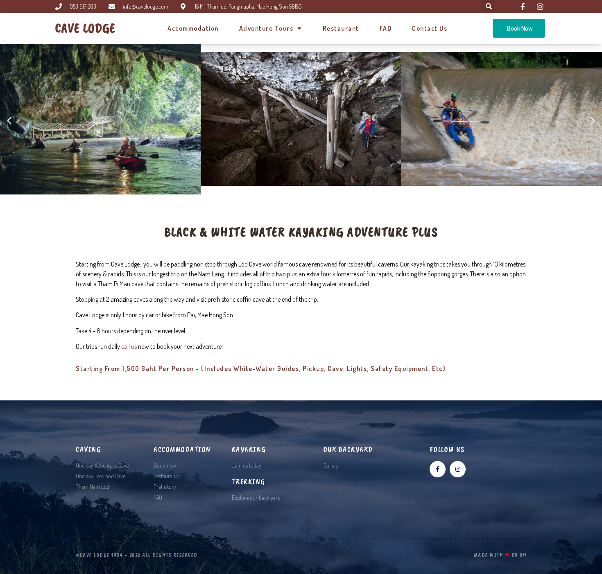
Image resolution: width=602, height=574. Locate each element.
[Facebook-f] (438, 469)
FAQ (386, 28)
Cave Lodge (85, 28)
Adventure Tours (266, 28)
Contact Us (429, 28)
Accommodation (193, 28)
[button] (9, 120)
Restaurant (341, 28)
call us (129, 346)
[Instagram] (458, 469)
